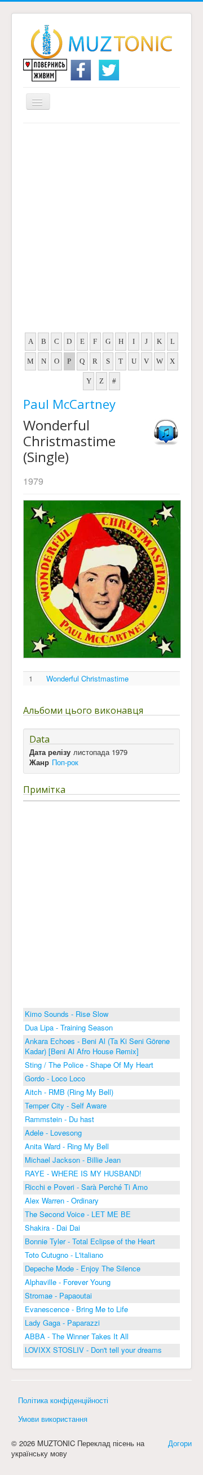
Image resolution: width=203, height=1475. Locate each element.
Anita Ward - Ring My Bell (67, 1146)
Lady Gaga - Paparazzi (62, 1322)
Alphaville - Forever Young (68, 1281)
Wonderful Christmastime (87, 679)
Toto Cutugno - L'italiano (64, 1254)
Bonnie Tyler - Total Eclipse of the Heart (90, 1241)
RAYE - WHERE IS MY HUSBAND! (83, 1173)
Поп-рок (65, 762)
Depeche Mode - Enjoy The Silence (82, 1268)
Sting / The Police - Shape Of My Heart (89, 1064)
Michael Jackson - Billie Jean (73, 1159)
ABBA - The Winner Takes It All (77, 1336)
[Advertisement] (101, 231)
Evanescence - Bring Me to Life (76, 1309)
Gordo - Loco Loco (55, 1078)
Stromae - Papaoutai (58, 1295)
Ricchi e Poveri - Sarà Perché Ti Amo (86, 1186)
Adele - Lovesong (53, 1132)
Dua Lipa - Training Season (69, 1027)
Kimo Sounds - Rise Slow (66, 1013)
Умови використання (52, 1418)
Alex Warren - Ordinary (62, 1200)
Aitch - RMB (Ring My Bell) (69, 1091)
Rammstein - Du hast (59, 1119)
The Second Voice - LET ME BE (78, 1214)
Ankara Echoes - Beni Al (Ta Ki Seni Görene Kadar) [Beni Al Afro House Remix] (97, 1046)
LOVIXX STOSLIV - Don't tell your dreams (93, 1349)
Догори (180, 1443)
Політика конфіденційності (63, 1400)
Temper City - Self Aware (66, 1105)
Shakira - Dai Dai (52, 1227)
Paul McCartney (69, 403)
